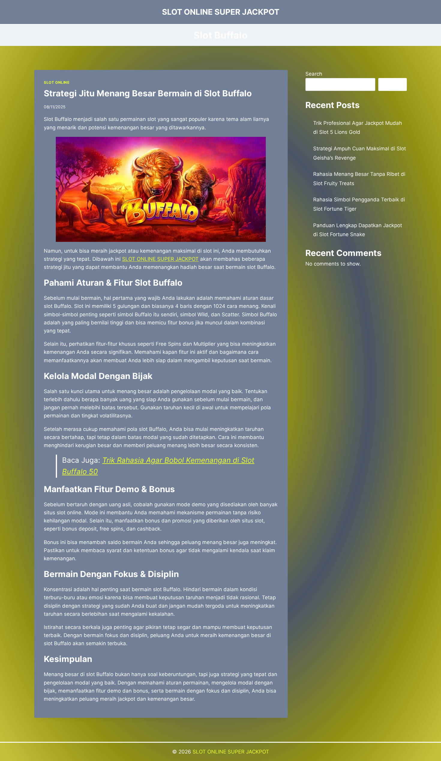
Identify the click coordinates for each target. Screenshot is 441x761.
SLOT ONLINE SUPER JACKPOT (231, 752)
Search (313, 74)
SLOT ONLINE (57, 82)
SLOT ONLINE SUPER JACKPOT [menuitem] (160, 259)
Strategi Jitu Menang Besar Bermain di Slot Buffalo (148, 93)
